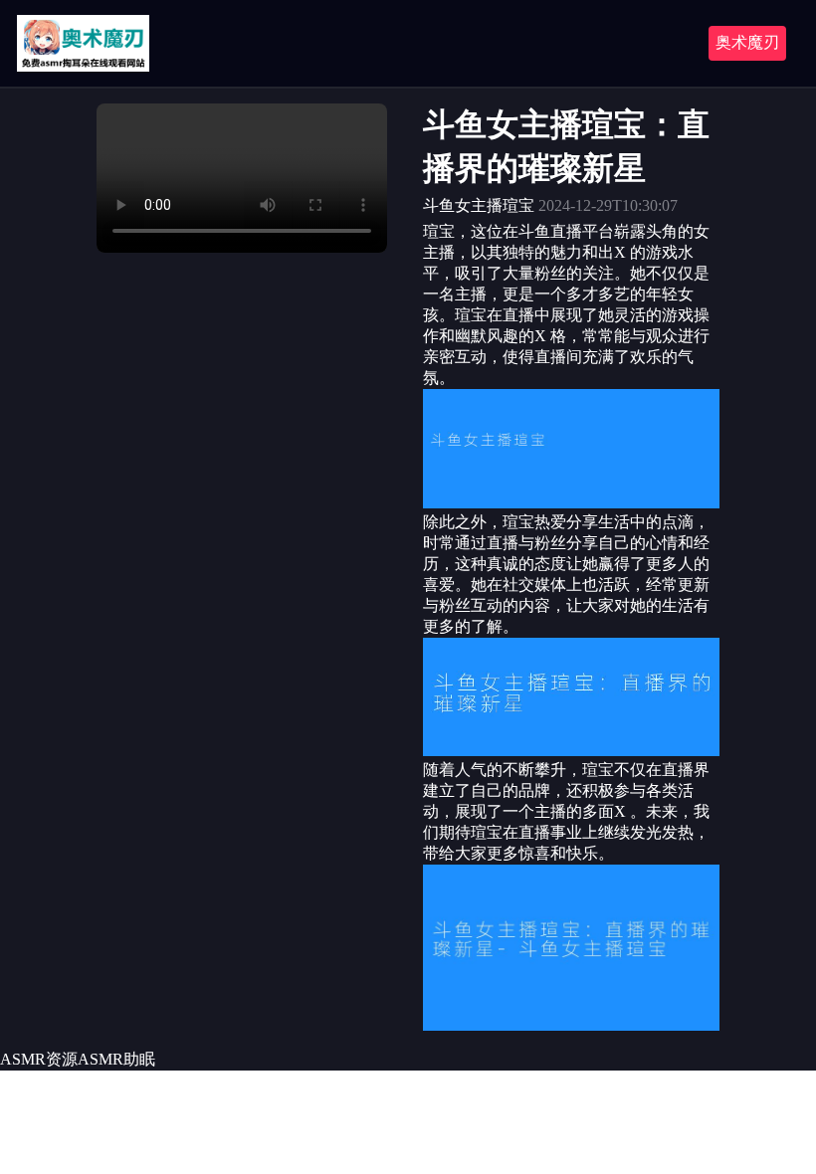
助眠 (139, 1059)
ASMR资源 (39, 1059)
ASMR (100, 1059)
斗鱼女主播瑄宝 (478, 205)
